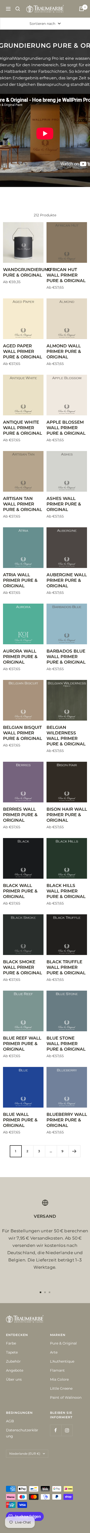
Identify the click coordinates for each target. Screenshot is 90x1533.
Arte (54, 1352)
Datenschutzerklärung (22, 1433)
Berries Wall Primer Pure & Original (20, 815)
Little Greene (61, 1388)
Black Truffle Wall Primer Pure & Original (66, 967)
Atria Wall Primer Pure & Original (20, 580)
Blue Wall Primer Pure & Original (20, 1120)
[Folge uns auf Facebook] (55, 1430)
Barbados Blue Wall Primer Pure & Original (66, 657)
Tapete (12, 1352)
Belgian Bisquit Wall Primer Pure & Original (22, 733)
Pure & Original (63, 1343)
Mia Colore (59, 1379)
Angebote (14, 1370)
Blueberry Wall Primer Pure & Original (66, 1120)
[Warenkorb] (81, 9)
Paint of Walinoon (66, 1397)
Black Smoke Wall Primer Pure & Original (22, 967)
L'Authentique (62, 1361)
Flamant (57, 1370)
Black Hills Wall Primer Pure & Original (66, 891)
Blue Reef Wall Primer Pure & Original (22, 1044)
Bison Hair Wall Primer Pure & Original (66, 815)
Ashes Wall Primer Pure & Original (63, 504)
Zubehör (13, 1361)
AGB (10, 1421)
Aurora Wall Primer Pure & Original (20, 657)
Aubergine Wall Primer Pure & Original (66, 580)
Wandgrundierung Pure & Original (23, 272)
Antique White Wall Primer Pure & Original (22, 428)
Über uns (14, 1379)
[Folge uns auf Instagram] (66, 1430)
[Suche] (18, 9)
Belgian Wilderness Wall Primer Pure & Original (66, 735)
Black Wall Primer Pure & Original (20, 891)
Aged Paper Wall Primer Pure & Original (22, 351)
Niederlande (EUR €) (24, 1453)
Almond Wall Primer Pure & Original (63, 351)
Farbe (11, 1343)
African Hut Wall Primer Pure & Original (66, 275)
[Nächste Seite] (74, 1151)
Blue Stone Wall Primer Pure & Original (66, 1044)
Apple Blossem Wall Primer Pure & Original (66, 428)
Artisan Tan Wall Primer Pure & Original (22, 504)
